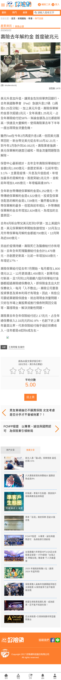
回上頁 (30, 397)
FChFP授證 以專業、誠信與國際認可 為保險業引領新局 (27, 428)
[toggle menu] (3, 5)
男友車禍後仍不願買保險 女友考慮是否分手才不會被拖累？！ (32, 412)
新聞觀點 (22, 18)
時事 (30, 18)
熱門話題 (39, 18)
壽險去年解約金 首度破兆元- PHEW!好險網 (18, 4)
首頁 (13, 18)
